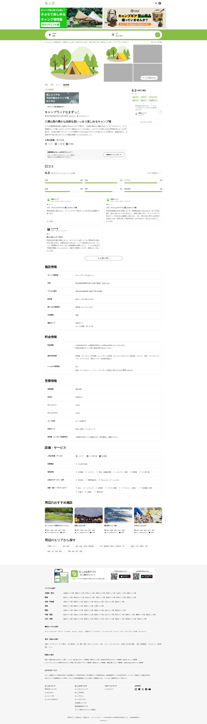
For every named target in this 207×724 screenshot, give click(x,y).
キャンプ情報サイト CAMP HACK (55, 675)
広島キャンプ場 (78, 614)
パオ (121, 631)
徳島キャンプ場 (130, 614)
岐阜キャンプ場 (67, 606)
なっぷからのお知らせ (51, 699)
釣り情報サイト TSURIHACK (95, 675)
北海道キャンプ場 (68, 593)
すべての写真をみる (149, 78)
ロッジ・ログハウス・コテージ (54, 631)
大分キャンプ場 (109, 619)
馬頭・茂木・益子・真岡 (75, 551)
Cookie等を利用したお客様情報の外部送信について (115, 717)
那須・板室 (66, 546)
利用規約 (85, 717)
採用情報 (77, 717)
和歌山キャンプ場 (120, 610)
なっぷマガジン (79, 696)
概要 (46, 85)
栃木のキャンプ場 (81, 42)
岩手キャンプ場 (89, 593)
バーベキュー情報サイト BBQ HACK (138, 675)
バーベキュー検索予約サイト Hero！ (114, 678)
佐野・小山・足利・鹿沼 (55, 551)
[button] (74, 206)
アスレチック (152, 644)
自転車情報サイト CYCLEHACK (115, 675)
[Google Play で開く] (147, 576)
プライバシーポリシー (96, 717)
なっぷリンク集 (49, 696)
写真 (51, 85)
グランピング (142, 631)
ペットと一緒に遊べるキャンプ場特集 (78, 659)
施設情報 (66, 85)
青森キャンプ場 (79, 593)
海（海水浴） (72, 644)
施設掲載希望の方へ (80, 706)
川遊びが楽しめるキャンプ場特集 (133, 662)
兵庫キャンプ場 (78, 610)
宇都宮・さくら (52, 546)
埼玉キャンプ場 (89, 597)
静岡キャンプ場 (78, 606)
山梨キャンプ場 (67, 601)
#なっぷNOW (79, 692)
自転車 (159, 644)
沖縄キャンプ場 (141, 619)
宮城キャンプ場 (100, 593)
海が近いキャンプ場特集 (130, 659)
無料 (85, 644)
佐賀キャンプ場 (78, 619)
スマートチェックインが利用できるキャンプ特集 (59, 662)
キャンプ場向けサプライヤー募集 (84, 709)
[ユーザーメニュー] (158, 3)
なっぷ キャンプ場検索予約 (53, 42)
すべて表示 (50, 221)
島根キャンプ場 (99, 614)
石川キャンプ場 (109, 601)
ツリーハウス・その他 (130, 631)
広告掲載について (80, 703)
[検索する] (157, 34)
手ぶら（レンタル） (93, 644)
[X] (143, 689)
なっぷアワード (79, 699)
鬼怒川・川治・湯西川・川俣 (139, 546)
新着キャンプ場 (94, 659)
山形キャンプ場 (120, 593)
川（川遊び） (63, 644)
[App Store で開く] (125, 576)
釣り (101, 644)
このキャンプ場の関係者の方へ (56, 107)
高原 (81, 644)
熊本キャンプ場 (99, 619)
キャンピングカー (115, 644)
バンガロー (67, 631)
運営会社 (70, 717)
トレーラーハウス (107, 631)
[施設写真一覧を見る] (74, 63)
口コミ (58, 85)
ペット (51, 647)
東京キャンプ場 (67, 597)
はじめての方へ (49, 692)
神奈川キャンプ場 (79, 597)
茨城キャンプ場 (110, 597)
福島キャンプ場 (131, 593)
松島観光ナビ (97, 678)
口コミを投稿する (153, 173)
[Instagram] (136, 689)
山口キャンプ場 (109, 614)
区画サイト (88, 631)
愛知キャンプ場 (88, 606)
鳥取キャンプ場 (88, 614)
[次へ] (160, 112)
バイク (106, 644)
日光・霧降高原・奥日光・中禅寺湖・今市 (112, 546)
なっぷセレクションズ (81, 689)
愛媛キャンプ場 (140, 614)
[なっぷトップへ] (50, 3)
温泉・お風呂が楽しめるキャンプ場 (55, 659)
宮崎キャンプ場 (119, 619)
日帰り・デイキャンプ (51, 644)
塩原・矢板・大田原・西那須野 (85, 546)
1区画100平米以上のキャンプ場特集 (111, 659)
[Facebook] (146, 689)
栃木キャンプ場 (120, 597)
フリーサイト (97, 631)
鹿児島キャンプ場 (130, 619)
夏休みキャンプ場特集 (99, 662)
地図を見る (72, 116)
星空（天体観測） (142, 644)
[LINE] (139, 689)
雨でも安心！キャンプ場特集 (83, 662)
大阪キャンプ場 (67, 610)
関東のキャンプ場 (68, 42)
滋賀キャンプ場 (99, 610)
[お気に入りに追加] (70, 510)
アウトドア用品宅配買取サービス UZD (80, 678)
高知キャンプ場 (150, 614)
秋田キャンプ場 (110, 593)
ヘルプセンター (109, 689)
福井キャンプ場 (119, 601)
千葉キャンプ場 (100, 597)
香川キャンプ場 (119, 614)
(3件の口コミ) (85, 116)
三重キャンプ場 (99, 606)
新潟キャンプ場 (88, 601)
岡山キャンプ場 (67, 614)
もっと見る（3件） (103, 258)
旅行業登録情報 (134, 717)
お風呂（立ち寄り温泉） (128, 644)
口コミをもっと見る (146, 122)
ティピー (116, 631)
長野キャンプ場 (78, 601)
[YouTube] (150, 689)
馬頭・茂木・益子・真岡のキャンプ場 (100, 42)
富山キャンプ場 (99, 601)
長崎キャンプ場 (88, 619)
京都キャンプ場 (88, 610)
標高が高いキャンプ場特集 (114, 662)
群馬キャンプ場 (131, 597)
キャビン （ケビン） (78, 631)
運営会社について (50, 689)
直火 (46, 647)
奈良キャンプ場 (109, 610)
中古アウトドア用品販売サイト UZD (55, 678)
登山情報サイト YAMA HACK (75, 675)
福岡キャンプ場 (67, 619)
